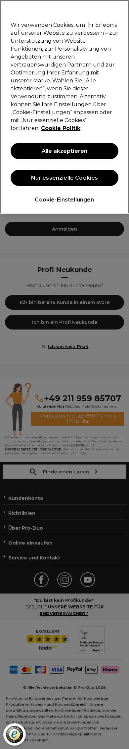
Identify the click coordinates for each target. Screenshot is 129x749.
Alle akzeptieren (65, 151)
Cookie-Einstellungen (64, 200)
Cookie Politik (60, 128)
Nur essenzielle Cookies (64, 178)
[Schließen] (121, 9)
